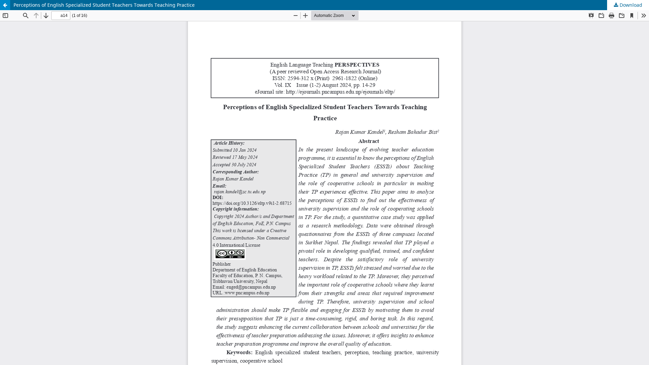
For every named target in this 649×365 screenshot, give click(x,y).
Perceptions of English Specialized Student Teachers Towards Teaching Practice (104, 5)
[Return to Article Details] (5, 5)
